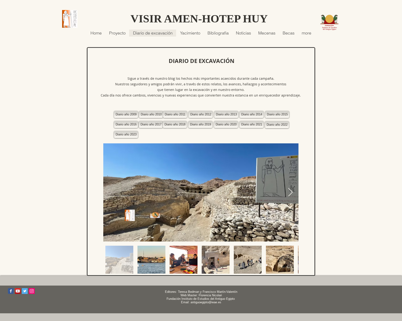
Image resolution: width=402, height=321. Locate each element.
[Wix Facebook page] (11, 291)
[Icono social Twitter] (25, 291)
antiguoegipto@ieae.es (206, 302)
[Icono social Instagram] (32, 291)
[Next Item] (290, 192)
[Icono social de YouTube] (18, 291)
